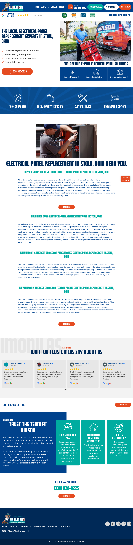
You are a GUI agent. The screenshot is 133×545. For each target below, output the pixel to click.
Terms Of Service (39, 527)
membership (52, 527)
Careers (4, 527)
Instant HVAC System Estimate (95, 7)
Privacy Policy (25, 527)
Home (37, 7)
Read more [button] (8, 379)
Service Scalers (65, 527)
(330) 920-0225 (66, 488)
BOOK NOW (125, 7)
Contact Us (13, 527)
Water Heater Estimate (111, 7)
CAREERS (54, 7)
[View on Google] (6, 364)
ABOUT (61, 7)
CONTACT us (123, 405)
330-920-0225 (80, 8)
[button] (45, 7)
